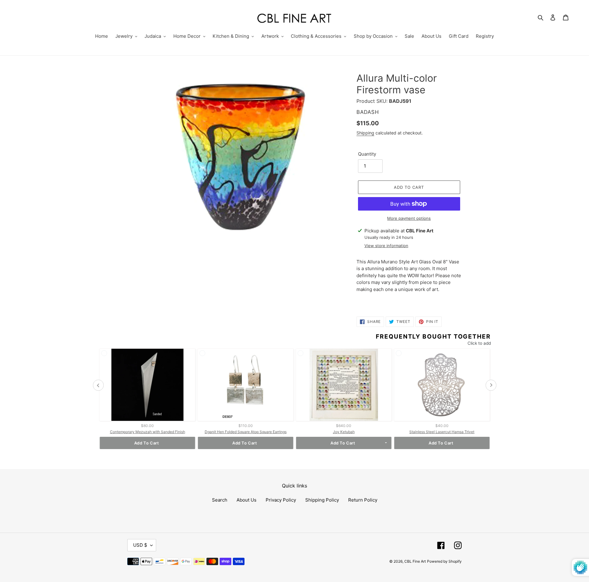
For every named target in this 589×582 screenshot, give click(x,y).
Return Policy (362, 500)
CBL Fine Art (415, 561)
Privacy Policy (281, 500)
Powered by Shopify (444, 561)
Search (219, 500)
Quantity (367, 154)
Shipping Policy (322, 500)
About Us (246, 500)
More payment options (409, 218)
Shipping (365, 132)
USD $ (140, 545)
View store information (386, 245)
